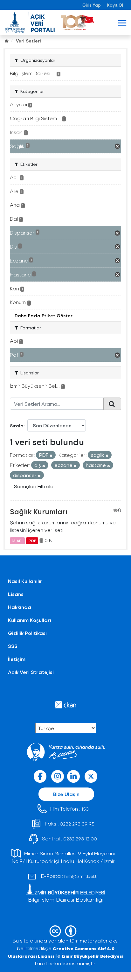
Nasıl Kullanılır (25, 581)
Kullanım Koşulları (29, 620)
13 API (17, 540)
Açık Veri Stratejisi (31, 672)
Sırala (17, 426)
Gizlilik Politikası (27, 633)
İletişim (16, 659)
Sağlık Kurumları (38, 511)
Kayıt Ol (115, 5)
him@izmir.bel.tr (81, 876)
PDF (32, 540)
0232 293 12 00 (80, 839)
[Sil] (51, 455)
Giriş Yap (91, 5)
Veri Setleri (28, 41)
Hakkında (19, 607)
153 (85, 809)
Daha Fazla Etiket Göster (43, 316)
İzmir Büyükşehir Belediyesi (92, 956)
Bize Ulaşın (66, 794)
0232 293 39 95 (77, 824)
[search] (112, 404)
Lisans (16, 594)
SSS (12, 646)
